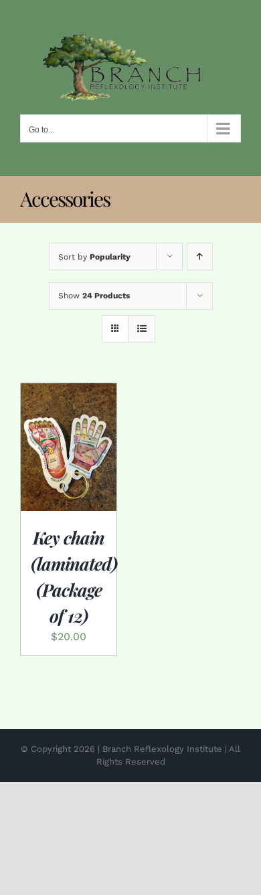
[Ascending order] (200, 256)
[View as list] (141, 329)
